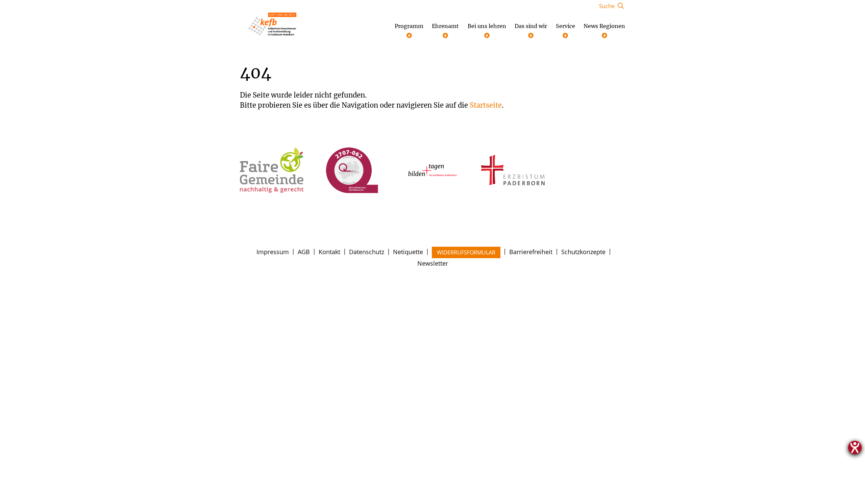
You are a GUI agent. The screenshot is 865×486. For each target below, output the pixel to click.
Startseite (486, 105)
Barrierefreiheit (530, 252)
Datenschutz (366, 252)
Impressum (272, 252)
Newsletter (432, 263)
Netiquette (408, 252)
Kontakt (329, 252)
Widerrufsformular (466, 252)
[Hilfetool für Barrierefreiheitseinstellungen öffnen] (855, 447)
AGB (304, 252)
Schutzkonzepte (583, 252)
